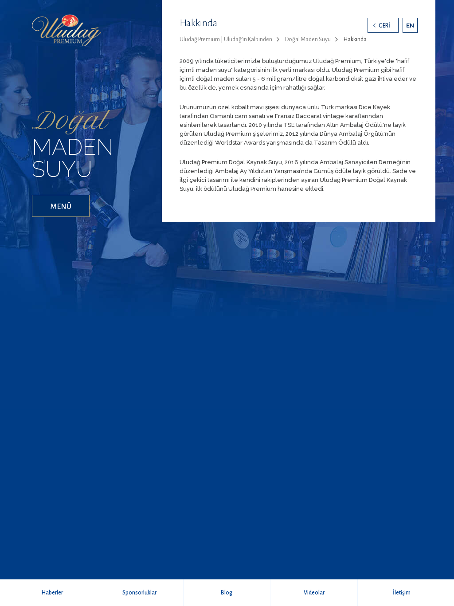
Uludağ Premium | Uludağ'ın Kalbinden (226, 39)
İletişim (402, 593)
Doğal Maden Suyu (308, 39)
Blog (226, 593)
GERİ (384, 26)
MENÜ (61, 207)
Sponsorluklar (139, 593)
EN (410, 25)
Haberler (52, 593)
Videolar (314, 593)
